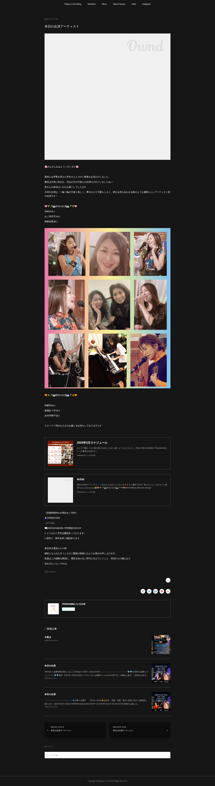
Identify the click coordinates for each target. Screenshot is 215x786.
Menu (104, 4)
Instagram (146, 4)
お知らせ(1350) (50, 572)
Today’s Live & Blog (72, 4)
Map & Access (119, 4)
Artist (134, 4)
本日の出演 (50, 665)
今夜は (48, 636)
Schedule (92, 4)
